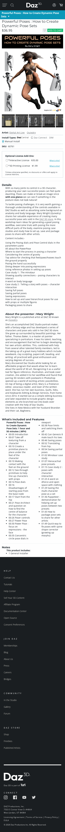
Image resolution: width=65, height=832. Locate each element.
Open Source (10, 617)
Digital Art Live (17, 132)
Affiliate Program (12, 604)
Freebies (8, 741)
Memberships (10, 645)
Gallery (7, 706)
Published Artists (12, 747)
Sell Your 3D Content (14, 597)
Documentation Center (15, 611)
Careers (8, 672)
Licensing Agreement (14, 817)
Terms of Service (34, 817)
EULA (6, 820)
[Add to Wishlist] (45, 30)
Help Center (10, 591)
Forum (7, 713)
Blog (6, 652)
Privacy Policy (51, 817)
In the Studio (10, 700)
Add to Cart (55, 30)
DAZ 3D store (46, 219)
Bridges (7, 679)
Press (6, 665)
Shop (6, 734)
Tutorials (8, 584)
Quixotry (31, 132)
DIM (51, 137)
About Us (8, 659)
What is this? (55, 160)
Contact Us (9, 577)
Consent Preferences (14, 624)
